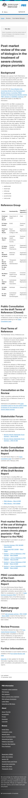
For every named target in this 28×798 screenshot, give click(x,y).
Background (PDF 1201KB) (11, 549)
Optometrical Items (7, 739)
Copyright (4, 721)
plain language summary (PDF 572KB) (16, 614)
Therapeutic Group (7, 769)
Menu (6, 12)
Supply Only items (7, 766)
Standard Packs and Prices (9, 761)
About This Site (6, 712)
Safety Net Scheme (7, 757)
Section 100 (5, 759)
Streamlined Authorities (8, 764)
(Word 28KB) (5, 616)
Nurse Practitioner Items (8, 737)
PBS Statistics (6, 694)
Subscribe (3, 659)
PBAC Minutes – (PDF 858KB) (12, 503)
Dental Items (5, 729)
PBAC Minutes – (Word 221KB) (12, 501)
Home (2, 18)
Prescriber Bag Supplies (8, 744)
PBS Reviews (5, 692)
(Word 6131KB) (14, 559)
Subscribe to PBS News (8, 704)
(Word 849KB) (14, 555)
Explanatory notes (7, 732)
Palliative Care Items (7, 741)
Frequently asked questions (9, 689)
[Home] (14, 5)
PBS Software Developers (9, 699)
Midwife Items (6, 734)
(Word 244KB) (14, 568)
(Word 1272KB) (14, 564)
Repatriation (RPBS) (7, 754)
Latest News (5, 701)
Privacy (4, 716)
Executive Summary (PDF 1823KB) (13, 545)
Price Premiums (6, 746)
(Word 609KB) (8, 547)
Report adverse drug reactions (10, 696)
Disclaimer (5, 719)
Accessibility (5, 714)
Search (22, 12)
